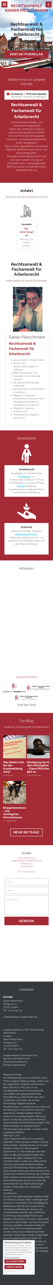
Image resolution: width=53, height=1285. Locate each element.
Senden (26, 921)
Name (9, 881)
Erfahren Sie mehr (11, 1257)
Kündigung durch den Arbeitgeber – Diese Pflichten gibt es (38, 767)
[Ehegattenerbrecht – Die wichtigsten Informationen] (14, 792)
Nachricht (12, 899)
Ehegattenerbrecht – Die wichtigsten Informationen (16, 812)
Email (9, 890)
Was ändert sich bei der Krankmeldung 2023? (13, 767)
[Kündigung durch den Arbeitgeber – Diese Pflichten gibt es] (38, 746)
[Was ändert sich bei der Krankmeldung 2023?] (14, 746)
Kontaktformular (26, 54)
